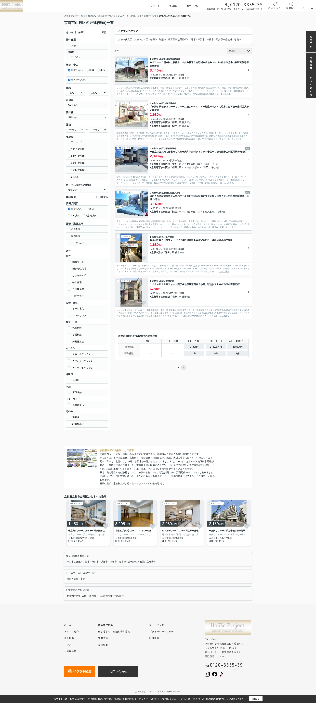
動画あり (75, 235)
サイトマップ (156, 625)
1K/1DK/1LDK (78, 149)
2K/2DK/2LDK (78, 156)
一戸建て (75, 56)
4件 (216, 353)
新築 (91, 70)
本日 (91, 209)
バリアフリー (79, 296)
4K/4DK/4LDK (78, 170)
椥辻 (174, 78)
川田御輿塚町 (170, 148)
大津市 (192, 39)
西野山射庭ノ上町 (172, 193)
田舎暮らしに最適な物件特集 (114, 631)
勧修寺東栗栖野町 (172, 59)
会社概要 (69, 638)
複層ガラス (78, 404)
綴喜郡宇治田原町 (177, 39)
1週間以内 (91, 215)
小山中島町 (169, 237)
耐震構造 (77, 334)
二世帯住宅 (78, 289)
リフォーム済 (79, 275)
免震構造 (77, 327)
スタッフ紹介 (71, 631)
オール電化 (78, 308)
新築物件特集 (105, 625)
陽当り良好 (78, 261)
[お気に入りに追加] (144, 81)
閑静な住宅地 (79, 268)
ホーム (68, 625)
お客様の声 (70, 651)
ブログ (68, 644)
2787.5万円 (216, 346)
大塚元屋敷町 (170, 103)
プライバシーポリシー (161, 631)
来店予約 (155, 5)
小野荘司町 (169, 281)
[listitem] (87, 523)
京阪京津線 (157, 252)
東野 (174, 122)
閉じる (255, 698)
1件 (194, 353)
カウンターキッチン (82, 360)
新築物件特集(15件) (77, 595)
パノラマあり (78, 242)
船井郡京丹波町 (224, 39)
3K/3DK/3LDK (78, 163)
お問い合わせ (193, 5)
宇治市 (201, 39)
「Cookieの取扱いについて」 (213, 699)
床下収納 (77, 392)
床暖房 (75, 380)
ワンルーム (77, 142)
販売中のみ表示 (79, 80)
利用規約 (154, 638)
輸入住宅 (77, 282)
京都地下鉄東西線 (160, 78)
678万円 (194, 346)
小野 (174, 167)
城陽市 (162, 39)
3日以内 (75, 215)
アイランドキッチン (82, 367)
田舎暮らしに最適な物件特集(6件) (107, 595)
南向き (75, 417)
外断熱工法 (78, 341)
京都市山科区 (141, 39)
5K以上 (75, 176)
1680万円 (238, 346)
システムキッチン (81, 354)
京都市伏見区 (125, 39)
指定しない (77, 70)
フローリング (79, 315)
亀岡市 (153, 39)
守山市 (237, 39)
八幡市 (210, 39)
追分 (167, 252)
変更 (104, 32)
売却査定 (173, 5)
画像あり (75, 229)
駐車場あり (78, 424)
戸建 (73, 46)
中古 (102, 70)
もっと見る (226, 94)
